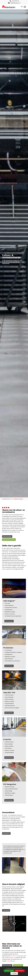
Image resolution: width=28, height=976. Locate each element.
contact (8, 961)
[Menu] (24, 6)
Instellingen (14, 973)
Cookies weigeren (20, 970)
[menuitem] (14, 1)
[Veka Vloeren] (11, 6)
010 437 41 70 (14, 956)
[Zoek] (21, 6)
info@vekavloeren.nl (10, 957)
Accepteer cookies (9, 970)
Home (11, 499)
